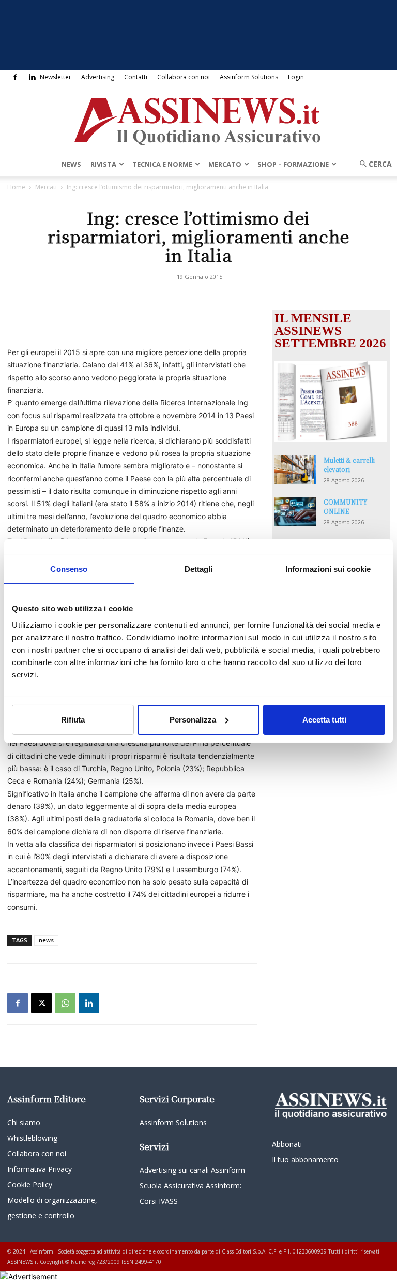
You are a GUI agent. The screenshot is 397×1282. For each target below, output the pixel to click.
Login (296, 76)
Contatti (135, 76)
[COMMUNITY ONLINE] (295, 511)
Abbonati (287, 1144)
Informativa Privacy (39, 1169)
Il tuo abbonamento (305, 1160)
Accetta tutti (324, 719)
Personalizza (193, 719)
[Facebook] (15, 77)
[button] (372, 164)
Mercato (224, 164)
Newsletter (55, 76)
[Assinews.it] (198, 118)
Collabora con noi (183, 76)
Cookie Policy (29, 1184)
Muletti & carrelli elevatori (349, 464)
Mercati (46, 187)
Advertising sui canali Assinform (192, 1170)
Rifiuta (73, 719)
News (71, 164)
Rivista (103, 164)
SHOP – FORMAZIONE (293, 164)
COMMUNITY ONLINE (346, 506)
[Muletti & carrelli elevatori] (295, 469)
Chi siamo (23, 1122)
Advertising (97, 76)
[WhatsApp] (65, 1003)
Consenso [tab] (68, 568)
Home (16, 187)
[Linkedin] (32, 77)
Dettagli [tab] (199, 568)
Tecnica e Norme (162, 164)
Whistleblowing (32, 1138)
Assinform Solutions (249, 76)
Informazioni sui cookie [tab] (328, 568)
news (46, 940)
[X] (41, 1003)
